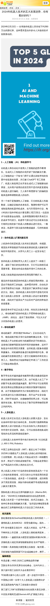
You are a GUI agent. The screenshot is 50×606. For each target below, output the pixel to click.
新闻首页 (3, 8)
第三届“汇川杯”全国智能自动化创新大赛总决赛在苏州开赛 (24, 589)
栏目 (11, 8)
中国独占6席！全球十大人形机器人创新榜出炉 (23, 580)
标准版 (19, 600)
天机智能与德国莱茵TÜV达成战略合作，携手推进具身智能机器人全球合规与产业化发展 (24, 552)
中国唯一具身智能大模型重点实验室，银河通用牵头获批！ (24, 547)
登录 (45, 3)
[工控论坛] (7, 3)
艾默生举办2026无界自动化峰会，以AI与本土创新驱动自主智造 (24, 565)
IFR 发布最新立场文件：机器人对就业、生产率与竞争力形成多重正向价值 (24, 528)
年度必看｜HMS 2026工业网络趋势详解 (20, 561)
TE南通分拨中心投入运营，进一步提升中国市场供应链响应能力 (24, 575)
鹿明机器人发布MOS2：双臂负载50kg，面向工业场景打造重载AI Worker (24, 523)
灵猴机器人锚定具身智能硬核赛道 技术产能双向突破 (24, 542)
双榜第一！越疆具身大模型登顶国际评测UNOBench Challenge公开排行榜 (24, 537)
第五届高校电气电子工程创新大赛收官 (19, 585)
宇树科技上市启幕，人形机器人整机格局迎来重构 (24, 532)
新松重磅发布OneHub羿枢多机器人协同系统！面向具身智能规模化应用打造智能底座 (24, 518)
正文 (17, 8)
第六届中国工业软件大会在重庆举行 (18, 570)
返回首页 (30, 600)
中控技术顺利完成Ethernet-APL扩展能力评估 (22, 594)
